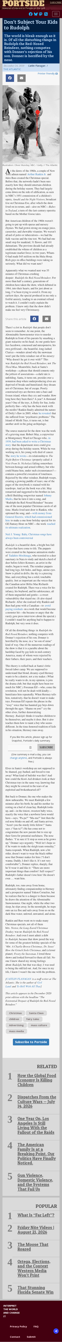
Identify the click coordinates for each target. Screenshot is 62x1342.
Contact (15, 1336)
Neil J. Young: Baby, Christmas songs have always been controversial (28, 536)
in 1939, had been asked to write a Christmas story (28, 441)
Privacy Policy (18, 1326)
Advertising (16, 1025)
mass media (16, 1031)
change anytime (18, 757)
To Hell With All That (29, 986)
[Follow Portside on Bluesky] (36, 15)
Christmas (15, 1013)
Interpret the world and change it (11, 1311)
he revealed (45, 413)
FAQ (36, 1326)
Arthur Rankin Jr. (36, 174)
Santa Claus (36, 1013)
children (14, 1019)
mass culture (39, 1025)
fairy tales (32, 1019)
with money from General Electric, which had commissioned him (28, 516)
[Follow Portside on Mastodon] (40, 15)
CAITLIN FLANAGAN (18, 978)
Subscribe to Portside (31, 1042)
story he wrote (18, 456)
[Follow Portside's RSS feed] (46, 15)
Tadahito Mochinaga (20, 555)
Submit (31, 1336)
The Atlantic (12, 69)
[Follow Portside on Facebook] (30, 15)
